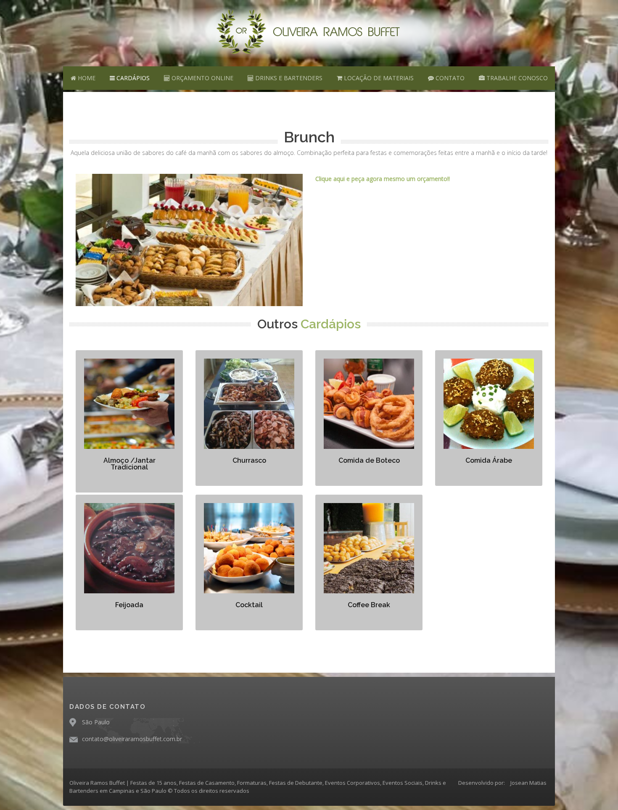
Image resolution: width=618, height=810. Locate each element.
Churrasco (249, 460)
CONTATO (449, 78)
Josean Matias (528, 782)
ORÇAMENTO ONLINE (201, 78)
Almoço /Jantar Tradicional (129, 463)
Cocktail (249, 605)
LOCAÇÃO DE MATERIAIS (378, 78)
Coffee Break (369, 605)
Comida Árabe (488, 460)
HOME (85, 78)
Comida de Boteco (369, 460)
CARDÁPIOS (132, 78)
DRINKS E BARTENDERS (288, 78)
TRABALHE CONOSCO (516, 78)
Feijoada (129, 605)
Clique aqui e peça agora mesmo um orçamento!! (382, 179)
